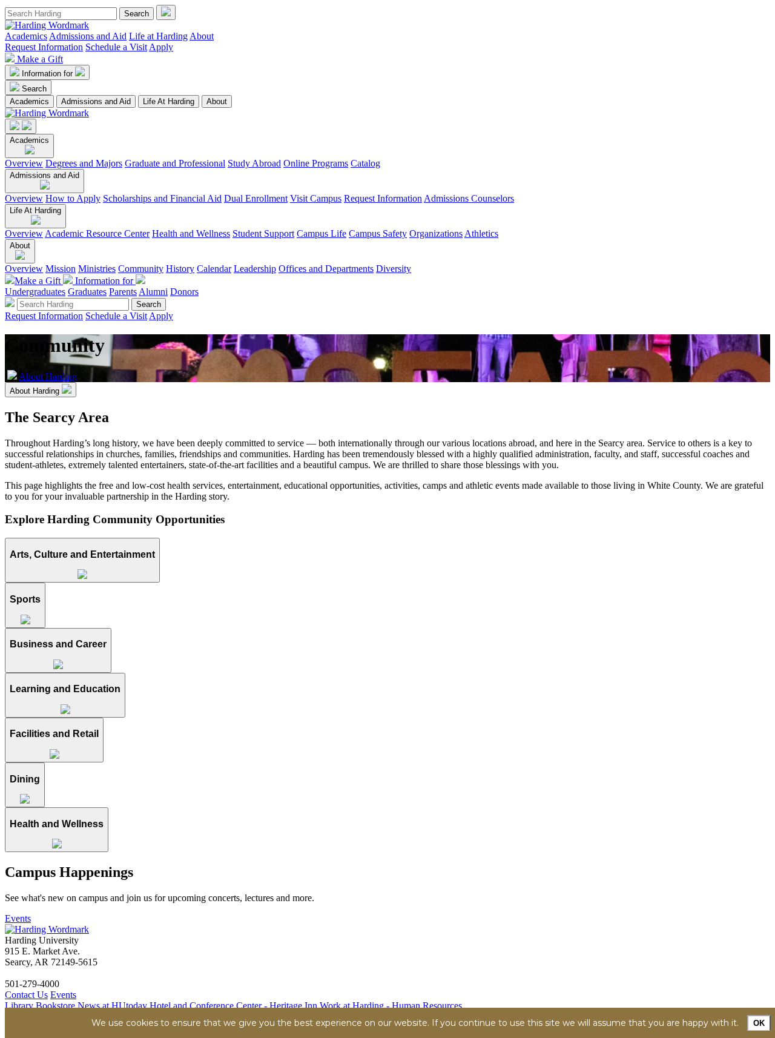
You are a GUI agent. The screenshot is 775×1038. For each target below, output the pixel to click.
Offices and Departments (326, 268)
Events (18, 918)
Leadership (255, 268)
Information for (48, 73)
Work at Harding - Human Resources (391, 1005)
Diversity (393, 268)
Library (19, 1005)
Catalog (365, 163)
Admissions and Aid (88, 36)
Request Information (44, 47)
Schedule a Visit (116, 47)
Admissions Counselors (469, 198)
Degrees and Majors (83, 163)
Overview (24, 163)
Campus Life (321, 233)
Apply (161, 47)
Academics (26, 36)
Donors (184, 291)
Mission (60, 268)
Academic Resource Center (97, 233)
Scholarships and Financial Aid (162, 198)
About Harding (48, 376)
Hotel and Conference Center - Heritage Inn (233, 1005)
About (202, 36)
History (180, 268)
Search (34, 88)
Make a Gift (40, 59)
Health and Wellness (191, 233)
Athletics (481, 233)
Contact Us (26, 995)
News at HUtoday (112, 1005)
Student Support (263, 233)
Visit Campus (315, 198)
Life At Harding (168, 101)
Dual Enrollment (256, 198)
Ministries (97, 268)
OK (759, 1023)
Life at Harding (158, 36)
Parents (123, 291)
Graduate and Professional (175, 163)
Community (140, 268)
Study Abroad (254, 163)
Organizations (436, 233)
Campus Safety (378, 233)
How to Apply (73, 198)
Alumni (153, 291)
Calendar (214, 268)
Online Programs (315, 163)
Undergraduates (35, 291)
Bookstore (55, 1005)
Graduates (87, 291)
